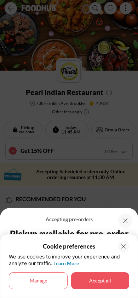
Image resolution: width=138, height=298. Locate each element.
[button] (125, 221)
